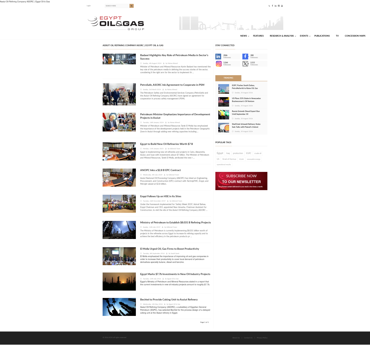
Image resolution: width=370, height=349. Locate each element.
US (218, 159)
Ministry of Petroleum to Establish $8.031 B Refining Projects (175, 222)
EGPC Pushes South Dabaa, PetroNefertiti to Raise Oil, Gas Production (245, 88)
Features (258, 36)
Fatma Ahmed (173, 63)
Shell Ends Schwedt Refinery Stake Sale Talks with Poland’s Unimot (246, 125)
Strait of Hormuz (229, 159)
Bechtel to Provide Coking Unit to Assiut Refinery (169, 299)
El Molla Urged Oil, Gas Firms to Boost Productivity (169, 249)
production (238, 153)
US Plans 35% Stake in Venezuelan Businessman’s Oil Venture (246, 100)
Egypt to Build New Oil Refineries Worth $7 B (166, 144)
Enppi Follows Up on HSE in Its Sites (160, 196)
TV (337, 36)
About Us (236, 338)
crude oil (257, 153)
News (243, 36)
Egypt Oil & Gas (173, 279)
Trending (228, 78)
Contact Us (248, 338)
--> (215, 64)
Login (89, 6)
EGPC (248, 153)
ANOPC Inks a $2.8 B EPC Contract (160, 170)
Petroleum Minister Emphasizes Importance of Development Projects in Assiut (175, 116)
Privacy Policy (262, 338)
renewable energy (253, 159)
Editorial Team (175, 148)
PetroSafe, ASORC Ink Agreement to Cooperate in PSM (172, 85)
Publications (322, 36)
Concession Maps (355, 36)
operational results (224, 164)
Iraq (228, 153)
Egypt (220, 153)
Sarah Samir (175, 253)
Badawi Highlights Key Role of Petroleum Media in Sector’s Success (174, 57)
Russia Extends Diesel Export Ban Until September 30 (246, 112)
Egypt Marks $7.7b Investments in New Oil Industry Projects (175, 274)
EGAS (241, 159)
